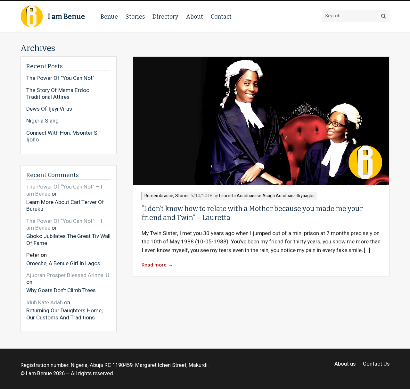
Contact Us (376, 364)
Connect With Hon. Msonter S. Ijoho (62, 136)
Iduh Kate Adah (44, 303)
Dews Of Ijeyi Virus (49, 109)
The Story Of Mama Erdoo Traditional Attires (57, 94)
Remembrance (158, 196)
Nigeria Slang (42, 120)
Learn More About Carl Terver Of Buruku (65, 205)
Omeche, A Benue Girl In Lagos (63, 263)
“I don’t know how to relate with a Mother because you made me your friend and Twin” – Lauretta (252, 213)
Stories (135, 16)
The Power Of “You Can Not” (60, 78)
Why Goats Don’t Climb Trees (61, 290)
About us (345, 364)
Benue (109, 16)
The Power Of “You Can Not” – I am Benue (64, 190)
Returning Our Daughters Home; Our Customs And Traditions (64, 314)
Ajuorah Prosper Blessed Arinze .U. (68, 275)
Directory (165, 16)
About (194, 16)
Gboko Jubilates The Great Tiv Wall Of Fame (68, 239)
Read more (157, 265)
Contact (221, 16)
